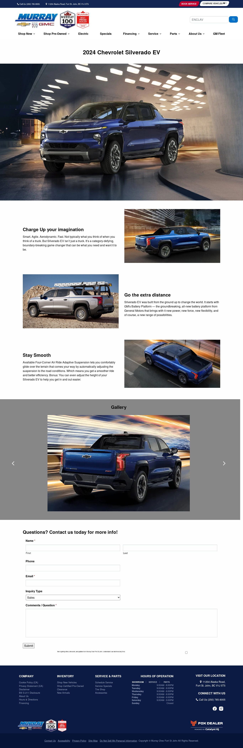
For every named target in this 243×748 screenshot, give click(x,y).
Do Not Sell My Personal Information (118, 740)
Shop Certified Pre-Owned (70, 686)
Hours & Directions (28, 699)
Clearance (62, 689)
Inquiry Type (34, 591)
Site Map (93, 740)
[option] (118, 463)
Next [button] (224, 463)
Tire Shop (100, 689)
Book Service (188, 3)
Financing (24, 703)
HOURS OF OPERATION (157, 676)
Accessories (101, 692)
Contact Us (50, 740)
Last (125, 553)
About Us (23, 696)
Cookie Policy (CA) (28, 682)
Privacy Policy (79, 740)
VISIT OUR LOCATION (210, 675)
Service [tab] (153, 682)
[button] (25, 34)
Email (30, 576)
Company (26, 676)
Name (30, 541)
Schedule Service (104, 682)
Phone (30, 561)
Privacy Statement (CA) (31, 686)
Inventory (65, 676)
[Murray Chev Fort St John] (36, 21)
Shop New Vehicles (67, 682)
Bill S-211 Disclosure (29, 692)
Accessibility (64, 740)
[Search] (233, 19)
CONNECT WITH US (211, 693)
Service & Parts (108, 676)
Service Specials (103, 686)
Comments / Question (41, 605)
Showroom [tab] (138, 682)
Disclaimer (24, 689)
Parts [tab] (167, 682)
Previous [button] (13, 463)
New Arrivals (63, 692)
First (28, 553)
